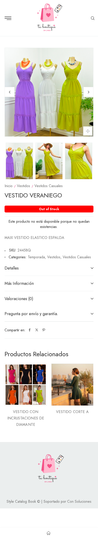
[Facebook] (29, 330)
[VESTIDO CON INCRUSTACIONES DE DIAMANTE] (25, 385)
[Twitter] (36, 330)
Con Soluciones (79, 501)
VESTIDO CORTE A (72, 411)
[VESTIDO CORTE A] (72, 385)
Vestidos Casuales (48, 185)
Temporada (36, 257)
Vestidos (23, 185)
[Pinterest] (43, 330)
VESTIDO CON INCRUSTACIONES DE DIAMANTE (25, 418)
